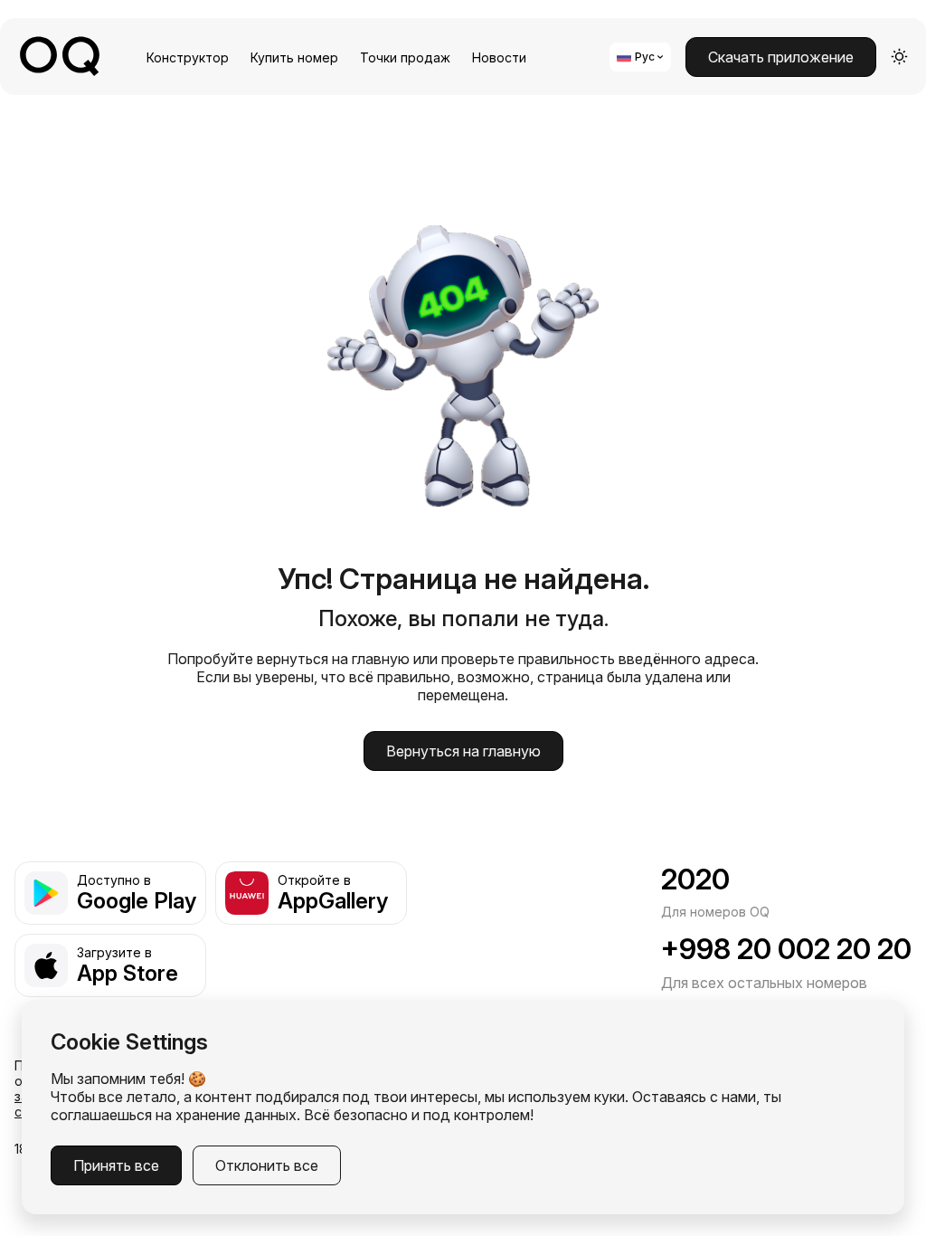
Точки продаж (405, 57)
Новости (499, 57)
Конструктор (187, 57)
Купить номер (294, 57)
